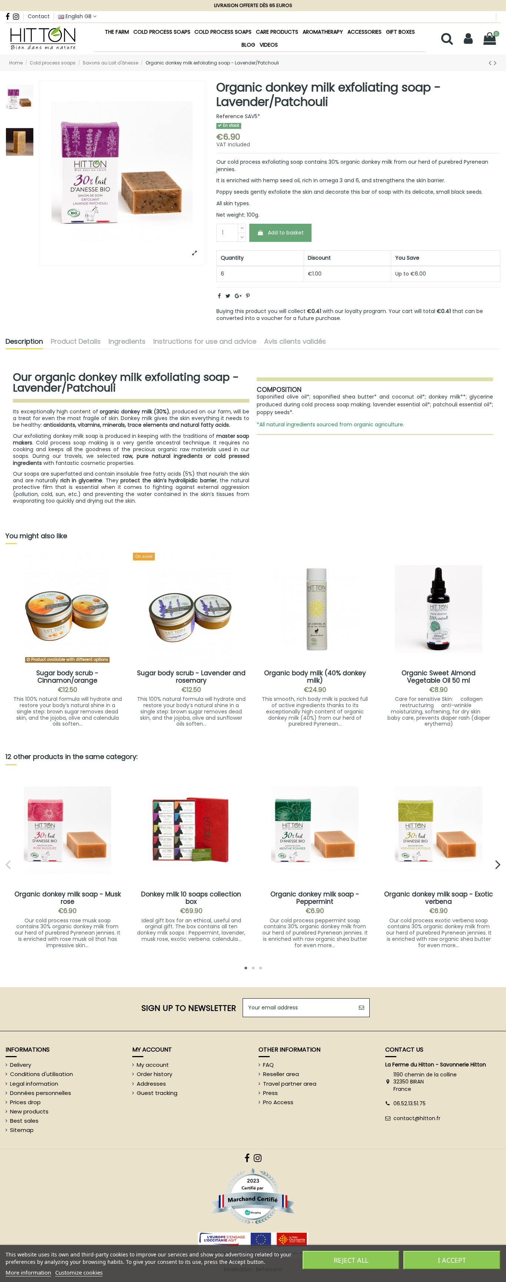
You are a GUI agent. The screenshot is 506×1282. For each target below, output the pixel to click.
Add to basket (286, 232)
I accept (452, 1260)
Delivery (20, 1065)
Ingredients (127, 342)
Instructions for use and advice (204, 342)
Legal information (34, 1084)
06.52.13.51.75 (409, 1103)
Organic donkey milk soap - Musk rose (67, 898)
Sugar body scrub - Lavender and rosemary (191, 677)
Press (270, 1093)
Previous (8, 864)
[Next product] (495, 62)
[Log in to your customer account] (468, 38)
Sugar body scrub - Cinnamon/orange (67, 677)
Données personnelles (40, 1093)
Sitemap (22, 1130)
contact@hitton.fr (416, 1118)
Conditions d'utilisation (41, 1074)
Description (24, 342)
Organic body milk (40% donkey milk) (315, 677)
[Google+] (238, 296)
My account (153, 1065)
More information (28, 1272)
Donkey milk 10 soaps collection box (191, 898)
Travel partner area (289, 1084)
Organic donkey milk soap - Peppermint (314, 898)
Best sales (24, 1121)
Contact (39, 16)
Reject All (351, 1260)
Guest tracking (157, 1093)
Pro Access (278, 1102)
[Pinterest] (248, 296)
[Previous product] (491, 62)
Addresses (151, 1084)
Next (497, 864)
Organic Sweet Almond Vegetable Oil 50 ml (439, 677)
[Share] (219, 296)
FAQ (268, 1065)
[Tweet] (228, 296)
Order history (154, 1074)
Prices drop (25, 1102)
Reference (229, 116)
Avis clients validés (295, 342)
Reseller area (281, 1074)
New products (29, 1111)
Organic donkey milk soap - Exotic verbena (438, 898)
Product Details (76, 342)
